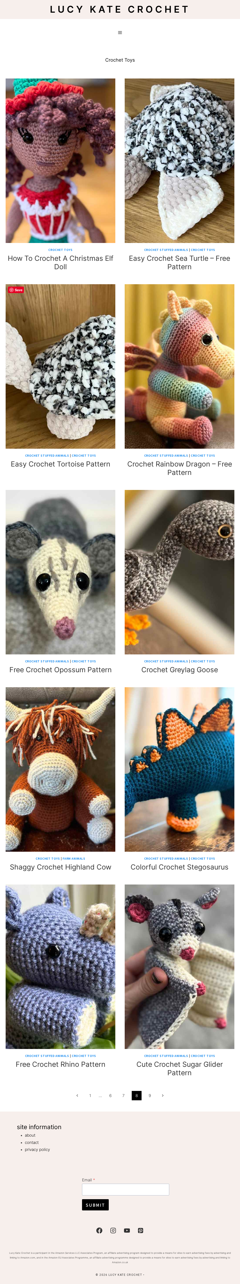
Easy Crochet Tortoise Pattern (60, 464)
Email (88, 1180)
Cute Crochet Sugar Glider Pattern (179, 1068)
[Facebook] (99, 1230)
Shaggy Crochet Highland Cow (60, 867)
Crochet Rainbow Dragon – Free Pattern (179, 468)
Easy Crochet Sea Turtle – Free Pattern (179, 262)
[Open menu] (120, 32)
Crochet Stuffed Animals (166, 250)
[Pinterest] (140, 1230)
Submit (95, 1205)
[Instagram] (113, 1230)
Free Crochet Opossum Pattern (60, 669)
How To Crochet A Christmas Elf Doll (60, 262)
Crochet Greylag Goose (179, 669)
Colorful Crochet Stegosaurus (180, 867)
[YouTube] (127, 1230)
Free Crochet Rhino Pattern (60, 1064)
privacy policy (37, 1149)
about (30, 1135)
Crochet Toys (60, 250)
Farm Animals (74, 858)
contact (32, 1142)
